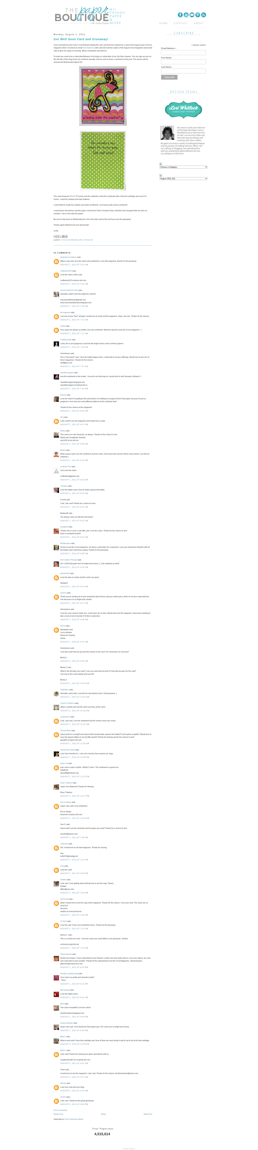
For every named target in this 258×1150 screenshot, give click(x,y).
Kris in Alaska (65, 802)
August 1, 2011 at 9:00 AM (74, 567)
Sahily (62, 326)
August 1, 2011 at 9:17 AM (74, 603)
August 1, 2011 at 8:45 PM (74, 1017)
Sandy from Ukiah (67, 750)
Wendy (63, 1083)
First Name (166, 57)
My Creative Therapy (68, 560)
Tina (62, 866)
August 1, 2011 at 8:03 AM (74, 411)
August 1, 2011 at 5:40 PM (74, 915)
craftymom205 (66, 271)
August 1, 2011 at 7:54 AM (74, 389)
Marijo (62, 431)
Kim (61, 417)
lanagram (64, 527)
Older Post (148, 1114)
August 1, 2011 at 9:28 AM (74, 620)
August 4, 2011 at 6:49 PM (74, 1104)
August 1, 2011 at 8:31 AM (74, 507)
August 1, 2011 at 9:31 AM (74, 642)
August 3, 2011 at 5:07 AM (74, 1077)
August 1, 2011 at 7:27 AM (74, 366)
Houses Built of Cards (69, 290)
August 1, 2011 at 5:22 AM (74, 284)
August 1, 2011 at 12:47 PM (74, 796)
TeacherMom (65, 731)
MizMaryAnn (65, 543)
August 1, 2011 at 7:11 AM (74, 320)
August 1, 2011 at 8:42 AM (74, 537)
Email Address (168, 48)
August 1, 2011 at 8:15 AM (74, 460)
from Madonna (89, 48)
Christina (64, 486)
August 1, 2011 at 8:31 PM (74, 997)
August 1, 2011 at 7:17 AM (74, 333)
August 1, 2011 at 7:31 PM (74, 929)
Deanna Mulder (66, 1023)
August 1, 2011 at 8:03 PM (74, 967)
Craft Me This (65, 467)
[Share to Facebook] (63, 236)
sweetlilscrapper (67, 373)
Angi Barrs (64, 690)
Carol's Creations (67, 703)
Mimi (62, 1004)
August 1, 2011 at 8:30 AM (74, 493)
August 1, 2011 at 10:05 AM (74, 697)
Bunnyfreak (65, 990)
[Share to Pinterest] (66, 236)
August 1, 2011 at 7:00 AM (74, 306)
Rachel (63, 395)
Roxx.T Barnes (66, 783)
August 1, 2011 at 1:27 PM (74, 860)
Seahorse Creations (68, 257)
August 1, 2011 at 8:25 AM (74, 480)
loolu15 (63, 593)
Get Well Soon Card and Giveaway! (81, 39)
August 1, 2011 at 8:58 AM (74, 554)
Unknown (64, 844)
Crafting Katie (65, 340)
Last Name (166, 67)
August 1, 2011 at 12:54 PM (74, 818)
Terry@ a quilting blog (69, 974)
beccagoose (65, 312)
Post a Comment (60, 1110)
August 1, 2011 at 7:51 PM (74, 948)
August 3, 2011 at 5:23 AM (74, 1091)
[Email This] (54, 236)
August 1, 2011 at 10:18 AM (74, 711)
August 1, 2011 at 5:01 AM (74, 265)
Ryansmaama (66, 954)
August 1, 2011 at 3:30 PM (74, 873)
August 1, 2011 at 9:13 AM (74, 587)
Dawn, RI (64, 763)
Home (103, 1114)
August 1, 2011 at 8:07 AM (74, 424)
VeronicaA (64, 899)
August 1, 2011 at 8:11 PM (74, 984)
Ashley (63, 1097)
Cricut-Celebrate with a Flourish (77, 240)
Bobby (63, 450)
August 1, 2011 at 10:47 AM (74, 724)
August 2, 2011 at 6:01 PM (74, 1063)
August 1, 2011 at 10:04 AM (74, 683)
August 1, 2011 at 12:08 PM (74, 757)
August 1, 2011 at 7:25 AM (74, 347)
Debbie (63, 880)
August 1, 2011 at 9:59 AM (74, 661)
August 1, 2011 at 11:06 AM (74, 744)
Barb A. (63, 1050)
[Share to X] (60, 236)
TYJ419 (63, 921)
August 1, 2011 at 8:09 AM (74, 444)
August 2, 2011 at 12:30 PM (74, 1044)
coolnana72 (65, 717)
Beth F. (63, 1037)
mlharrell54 (65, 573)
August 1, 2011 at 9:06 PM (74, 1030)
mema (62, 626)
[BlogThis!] (57, 236)
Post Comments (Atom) (74, 1119)
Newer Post (58, 1114)
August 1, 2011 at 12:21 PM (74, 777)
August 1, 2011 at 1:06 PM (74, 837)
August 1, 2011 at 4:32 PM (74, 893)
